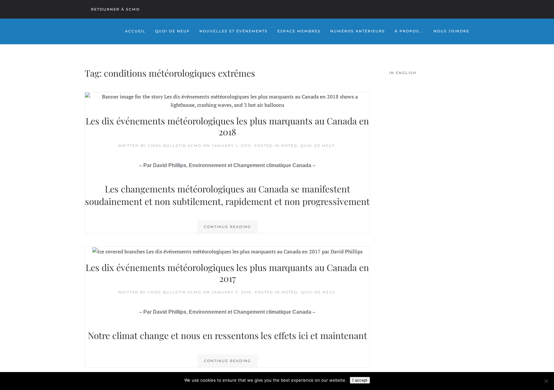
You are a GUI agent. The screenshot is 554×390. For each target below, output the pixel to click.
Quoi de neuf (317, 145)
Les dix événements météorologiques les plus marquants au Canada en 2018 (227, 126)
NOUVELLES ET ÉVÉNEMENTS (233, 31)
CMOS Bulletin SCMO (175, 145)
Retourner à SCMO (115, 9)
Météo (289, 145)
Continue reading (227, 227)
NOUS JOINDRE (451, 31)
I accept (359, 380)
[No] (546, 381)
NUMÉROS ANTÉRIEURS (357, 31)
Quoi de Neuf (172, 31)
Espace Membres (299, 31)
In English (402, 73)
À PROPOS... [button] (409, 31)
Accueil (135, 31)
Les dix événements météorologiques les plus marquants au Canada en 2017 (227, 272)
